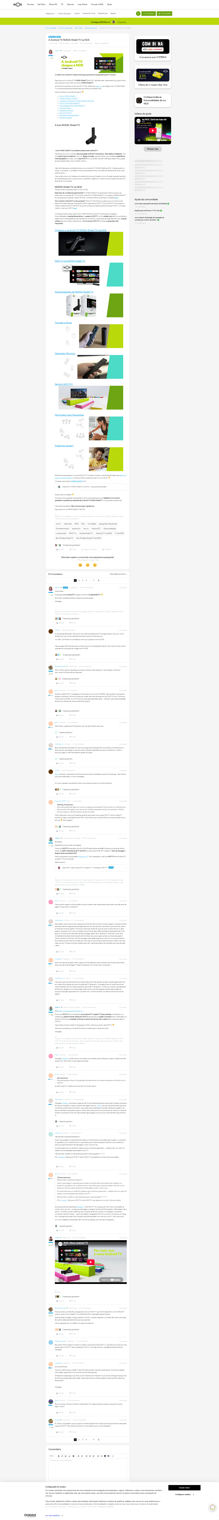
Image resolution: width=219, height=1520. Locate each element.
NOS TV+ (73, 533)
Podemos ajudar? (65, 117)
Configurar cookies (183, 1494)
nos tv (58, 524)
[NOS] (18, 4)
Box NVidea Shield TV (65, 538)
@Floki (60, 1011)
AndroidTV (96, 529)
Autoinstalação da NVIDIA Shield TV (72, 106)
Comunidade (51, 28)
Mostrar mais (152, 149)
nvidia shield (61, 533)
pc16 (56, 690)
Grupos (77, 13)
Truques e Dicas (65, 108)
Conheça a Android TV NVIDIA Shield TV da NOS (76, 101)
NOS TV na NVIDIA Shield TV (69, 103)
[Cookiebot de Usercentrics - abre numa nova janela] (30, 1515)
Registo (113, 13)
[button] (148, 13)
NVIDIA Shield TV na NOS (68, 98)
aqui (116, 198)
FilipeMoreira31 (60, 1341)
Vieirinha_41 (59, 744)
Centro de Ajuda (65, 28)
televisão (68, 524)
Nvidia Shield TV (86, 533)
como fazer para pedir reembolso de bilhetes (151, 203)
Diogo (57, 1237)
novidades (92, 524)
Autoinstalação (110, 529)
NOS (77, 524)
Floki (56, 901)
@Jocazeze (67, 1011)
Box (83, 524)
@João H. (65, 1058)
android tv (76, 529)
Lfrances (58, 1133)
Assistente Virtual (88, 13)
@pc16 (57, 774)
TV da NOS (119, 533)
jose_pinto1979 (60, 801)
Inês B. (57, 51)
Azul (56, 1400)
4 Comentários (141, 214)
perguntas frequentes (108, 524)
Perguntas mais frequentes (69, 115)
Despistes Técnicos (66, 110)
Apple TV (98, 86)
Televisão (78, 28)
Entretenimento (62, 529)
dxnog (57, 1420)
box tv (86, 529)
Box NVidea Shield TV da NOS (89, 538)
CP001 (57, 630)
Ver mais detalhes (52, 1515)
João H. (57, 838)
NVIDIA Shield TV (77, 481)
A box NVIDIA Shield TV (67, 96)
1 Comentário (140, 207)
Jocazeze (58, 959)
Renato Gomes (60, 666)
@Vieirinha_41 (83, 856)
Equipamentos (91, 28)
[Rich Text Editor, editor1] (88, 1469)
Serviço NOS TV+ (65, 113)
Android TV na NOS (104, 533)
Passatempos (103, 13)
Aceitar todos (184, 1488)
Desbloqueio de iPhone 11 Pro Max (147, 210)
